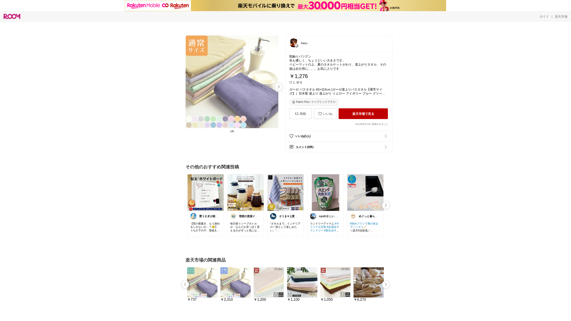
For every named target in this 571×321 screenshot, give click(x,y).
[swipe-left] (185, 284)
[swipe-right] (278, 86)
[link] (206, 192)
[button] (293, 42)
